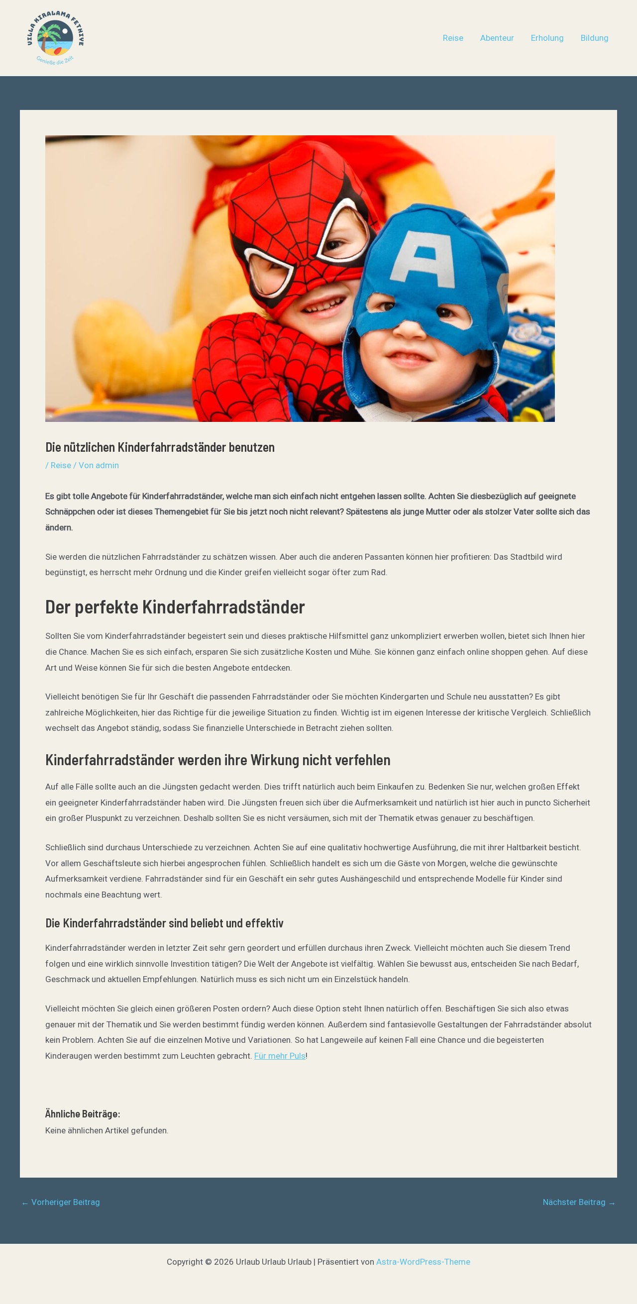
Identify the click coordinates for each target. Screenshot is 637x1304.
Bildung (595, 38)
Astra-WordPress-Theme (423, 1262)
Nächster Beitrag (579, 1202)
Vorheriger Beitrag (60, 1202)
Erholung (547, 38)
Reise (453, 38)
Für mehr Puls (280, 1056)
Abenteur (497, 38)
